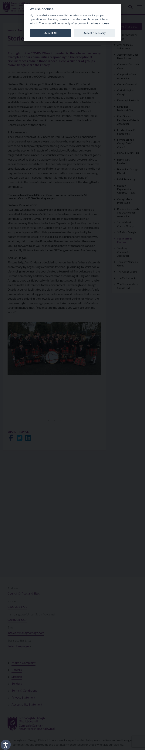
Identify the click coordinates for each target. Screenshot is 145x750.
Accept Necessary (94, 32)
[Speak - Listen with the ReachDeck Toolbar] (6, 745)
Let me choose (99, 23)
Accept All (50, 32)
